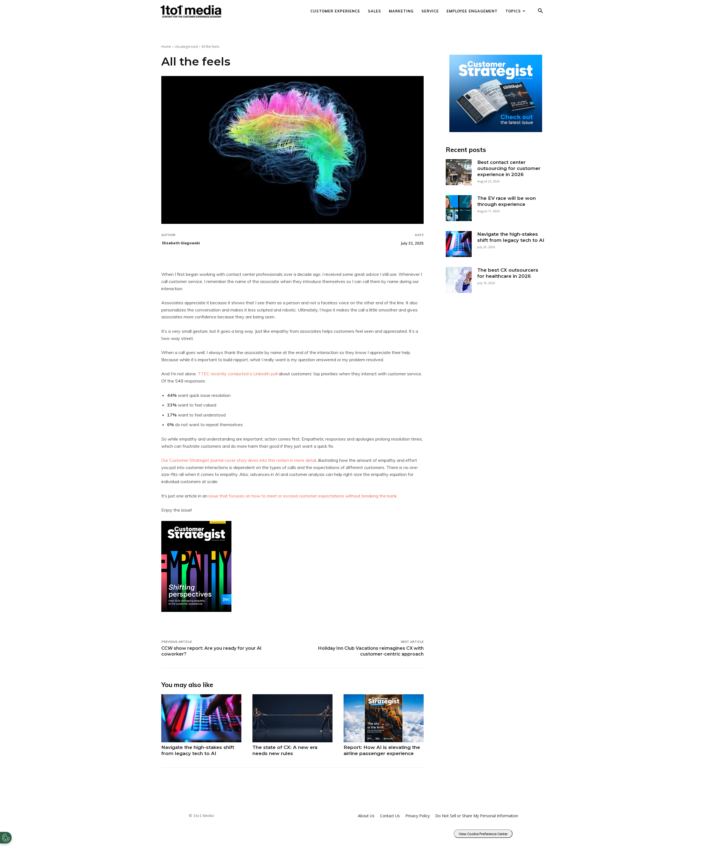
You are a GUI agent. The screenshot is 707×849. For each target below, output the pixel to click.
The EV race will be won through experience (506, 201)
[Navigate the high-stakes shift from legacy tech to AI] (201, 718)
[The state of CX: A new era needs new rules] (292, 718)
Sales (374, 11)
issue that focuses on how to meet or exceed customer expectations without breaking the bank (303, 496)
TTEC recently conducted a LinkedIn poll (238, 373)
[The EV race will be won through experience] (459, 208)
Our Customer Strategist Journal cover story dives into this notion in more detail (238, 460)
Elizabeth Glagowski (181, 242)
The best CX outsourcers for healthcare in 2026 (507, 273)
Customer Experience (335, 11)
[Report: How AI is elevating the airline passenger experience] (384, 718)
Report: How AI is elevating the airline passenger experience (382, 750)
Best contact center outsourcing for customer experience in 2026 (508, 168)
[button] (540, 11)
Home (166, 46)
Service (430, 11)
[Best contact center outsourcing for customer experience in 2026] (459, 172)
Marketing (401, 11)
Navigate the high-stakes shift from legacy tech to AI (197, 750)
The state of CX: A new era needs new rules (284, 750)
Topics (513, 11)
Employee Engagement (472, 11)
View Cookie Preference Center (483, 834)
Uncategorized (186, 46)
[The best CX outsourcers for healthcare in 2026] (459, 280)
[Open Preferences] (6, 837)
